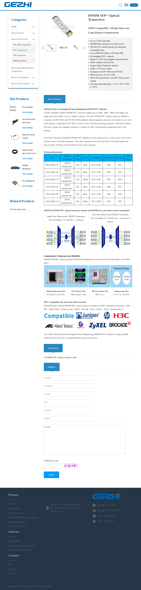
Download (53, 348)
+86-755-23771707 (108, 505)
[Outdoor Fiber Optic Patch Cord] (15, 152)
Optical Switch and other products (21, 546)
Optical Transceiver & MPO (19, 550)
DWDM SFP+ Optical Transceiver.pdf (61, 357)
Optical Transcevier (19, 39)
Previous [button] (42, 49)
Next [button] (84, 49)
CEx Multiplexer (28, 181)
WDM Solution (14, 541)
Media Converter (19, 61)
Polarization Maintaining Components (21, 69)
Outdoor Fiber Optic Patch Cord (29, 151)
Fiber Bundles (27, 107)
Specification (54, 99)
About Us (12, 569)
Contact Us (12, 574)
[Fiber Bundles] (15, 109)
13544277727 (109, 521)
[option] (64, 28)
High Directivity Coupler (28, 136)
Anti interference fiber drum (28, 121)
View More (27, 112)
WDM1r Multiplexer (26, 167)
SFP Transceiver (19, 55)
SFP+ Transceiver (20, 50)
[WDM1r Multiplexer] (15, 167)
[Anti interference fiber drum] (15, 121)
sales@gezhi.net (109, 516)
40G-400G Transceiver (22, 45)
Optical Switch (17, 33)
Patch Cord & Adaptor (20, 83)
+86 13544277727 (113, 510)
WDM (13, 27)
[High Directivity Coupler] (15, 137)
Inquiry (51, 367)
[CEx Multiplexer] (15, 183)
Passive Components (20, 77)
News (10, 565)
